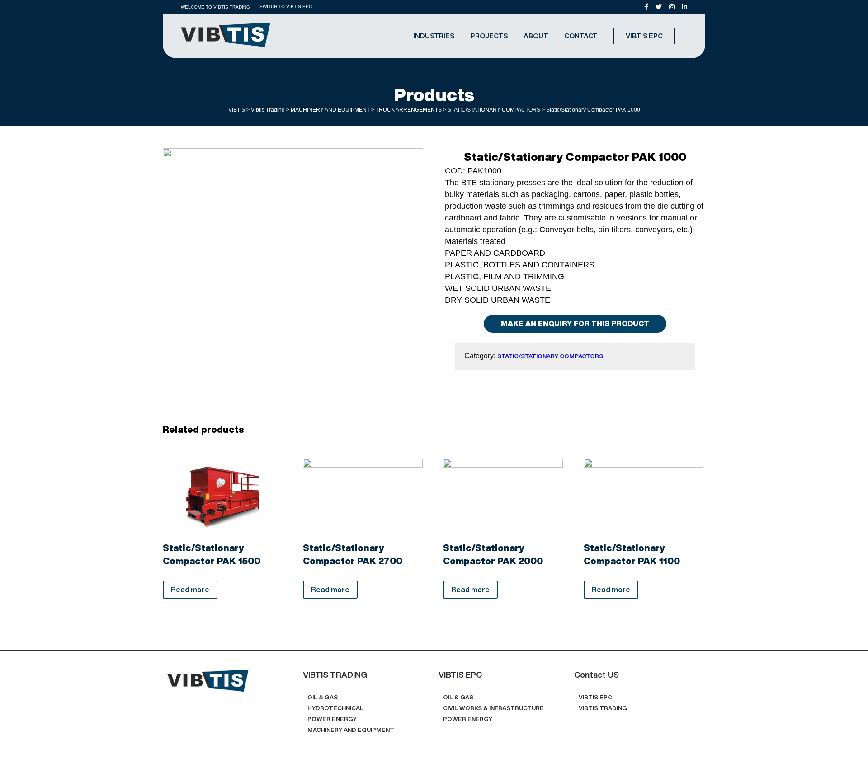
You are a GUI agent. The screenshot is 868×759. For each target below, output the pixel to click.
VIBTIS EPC (644, 36)
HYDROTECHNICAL (335, 708)
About (536, 36)
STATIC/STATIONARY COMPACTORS (550, 356)
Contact (581, 36)
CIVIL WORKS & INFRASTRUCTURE (493, 708)
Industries (433, 36)
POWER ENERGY (332, 719)
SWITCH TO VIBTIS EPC (285, 7)
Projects (489, 36)
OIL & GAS (322, 697)
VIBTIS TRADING (603, 708)
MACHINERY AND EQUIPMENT (350, 730)
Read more (190, 589)
